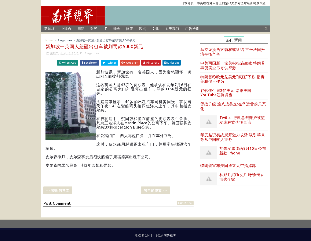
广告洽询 (192, 29)
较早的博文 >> (155, 190)
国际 (81, 29)
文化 (155, 29)
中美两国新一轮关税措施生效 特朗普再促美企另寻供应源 (232, 65)
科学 (116, 29)
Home (49, 40)
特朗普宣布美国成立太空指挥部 (228, 165)
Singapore (65, 40)
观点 (142, 29)
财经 (94, 29)
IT (105, 29)
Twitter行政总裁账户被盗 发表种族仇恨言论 (242, 119)
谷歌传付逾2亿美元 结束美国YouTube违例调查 (225, 92)
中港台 (66, 29)
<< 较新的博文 (57, 190)
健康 (129, 29)
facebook (185, 203)
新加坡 (49, 29)
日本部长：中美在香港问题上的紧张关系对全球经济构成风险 (219, 3)
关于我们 (172, 29)
